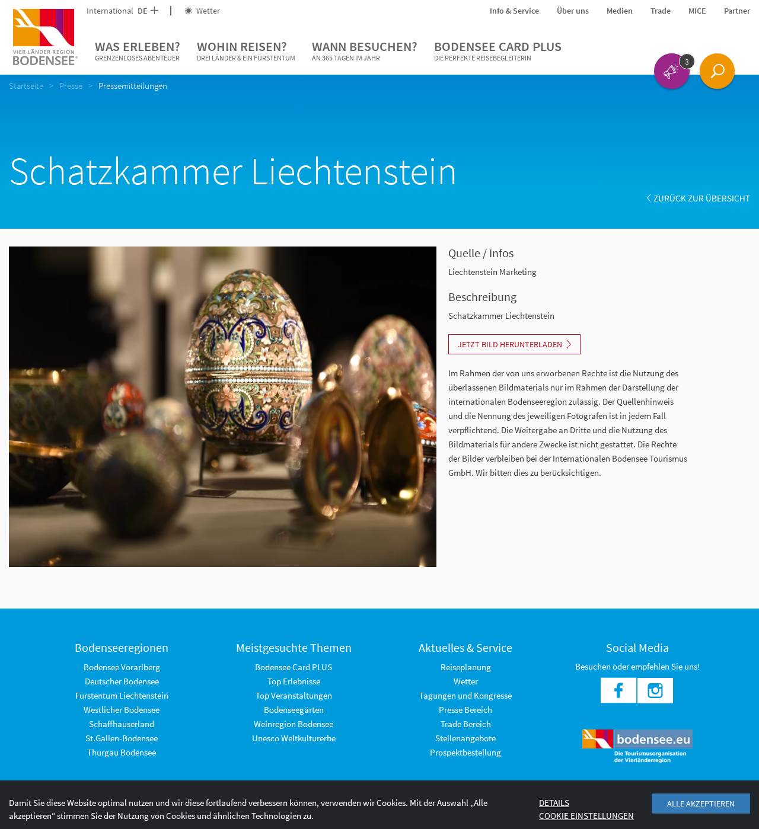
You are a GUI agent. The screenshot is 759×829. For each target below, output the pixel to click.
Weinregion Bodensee (293, 723)
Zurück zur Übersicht (701, 198)
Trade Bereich (466, 723)
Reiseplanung (466, 667)
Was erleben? (137, 50)
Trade (660, 10)
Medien (620, 10)
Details (554, 802)
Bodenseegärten (294, 709)
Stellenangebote (465, 738)
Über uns (573, 10)
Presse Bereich (465, 709)
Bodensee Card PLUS (498, 50)
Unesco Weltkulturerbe (294, 738)
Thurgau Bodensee (121, 752)
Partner (737, 10)
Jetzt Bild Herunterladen (510, 344)
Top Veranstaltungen (294, 695)
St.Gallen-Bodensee (121, 738)
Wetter (207, 10)
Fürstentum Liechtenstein (121, 695)
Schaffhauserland (121, 723)
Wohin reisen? (246, 50)
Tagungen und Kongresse (465, 695)
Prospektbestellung (465, 752)
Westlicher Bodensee (122, 709)
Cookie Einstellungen (586, 815)
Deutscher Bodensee (122, 681)
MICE (697, 10)
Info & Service (514, 10)
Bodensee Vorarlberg (122, 667)
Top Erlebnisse (293, 681)
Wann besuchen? (364, 50)
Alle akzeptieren (701, 803)
